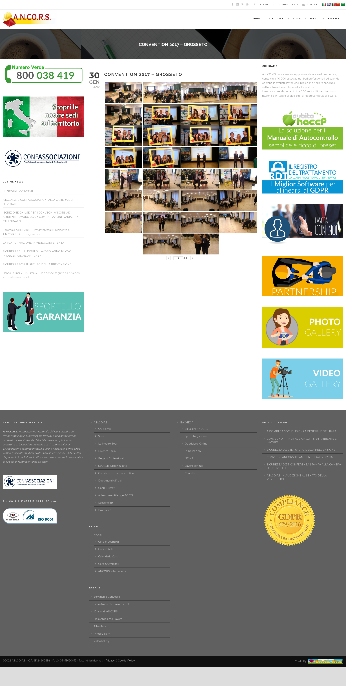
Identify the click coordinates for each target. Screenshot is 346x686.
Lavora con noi (194, 465)
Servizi (102, 436)
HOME (257, 18)
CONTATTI (313, 4)
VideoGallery (101, 641)
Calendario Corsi (108, 556)
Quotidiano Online (196, 443)
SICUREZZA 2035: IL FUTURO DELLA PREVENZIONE (37, 264)
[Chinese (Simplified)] (338, 4)
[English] (329, 4)
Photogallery (102, 633)
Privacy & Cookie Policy (120, 660)
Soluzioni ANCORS (196, 428)
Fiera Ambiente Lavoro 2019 (111, 604)
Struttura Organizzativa (112, 465)
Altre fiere (100, 626)
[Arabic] (343, 4)
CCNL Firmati (106, 488)
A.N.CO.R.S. (277, 18)
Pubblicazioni (193, 451)
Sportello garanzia (196, 436)
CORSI (98, 535)
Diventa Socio (107, 451)
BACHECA (334, 18)
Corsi (297, 18)
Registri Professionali (111, 458)
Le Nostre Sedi (107, 443)
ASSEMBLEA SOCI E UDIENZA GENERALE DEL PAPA (301, 431)
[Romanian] (333, 4)
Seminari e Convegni (107, 596)
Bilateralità (104, 510)
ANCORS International (112, 571)
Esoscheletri (106, 502)
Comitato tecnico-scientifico (116, 473)
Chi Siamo (104, 428)
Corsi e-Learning (108, 541)
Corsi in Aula (105, 549)
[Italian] (324, 4)
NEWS (189, 458)
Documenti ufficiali (110, 480)
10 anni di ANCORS (106, 611)
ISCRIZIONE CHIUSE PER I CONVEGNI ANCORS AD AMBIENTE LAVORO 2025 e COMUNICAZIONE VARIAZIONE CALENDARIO (42, 217)
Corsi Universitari (108, 564)
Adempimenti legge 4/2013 (115, 495)
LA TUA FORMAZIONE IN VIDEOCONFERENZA (33, 242)
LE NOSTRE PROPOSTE (18, 191)
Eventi (314, 18)
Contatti (190, 473)
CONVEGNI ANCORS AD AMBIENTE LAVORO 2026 (299, 457)
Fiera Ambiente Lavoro (108, 619)
